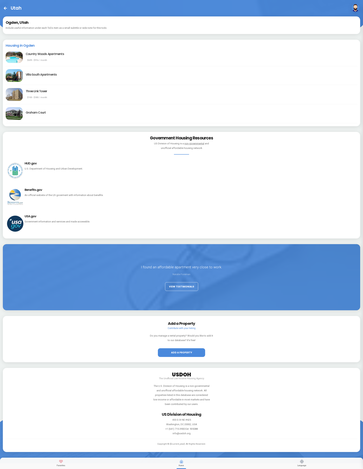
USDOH (181, 374)
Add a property (181, 352)
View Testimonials (181, 286)
